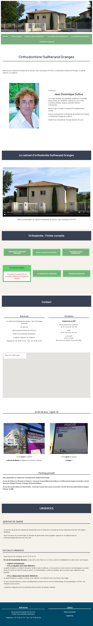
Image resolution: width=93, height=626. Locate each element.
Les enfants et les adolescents (57, 36)
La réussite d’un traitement (80, 36)
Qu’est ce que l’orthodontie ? (34, 36)
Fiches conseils (16, 36)
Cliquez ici (29, 563)
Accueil (5, 36)
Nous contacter (70, 612)
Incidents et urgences (47, 42)
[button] (17, 268)
